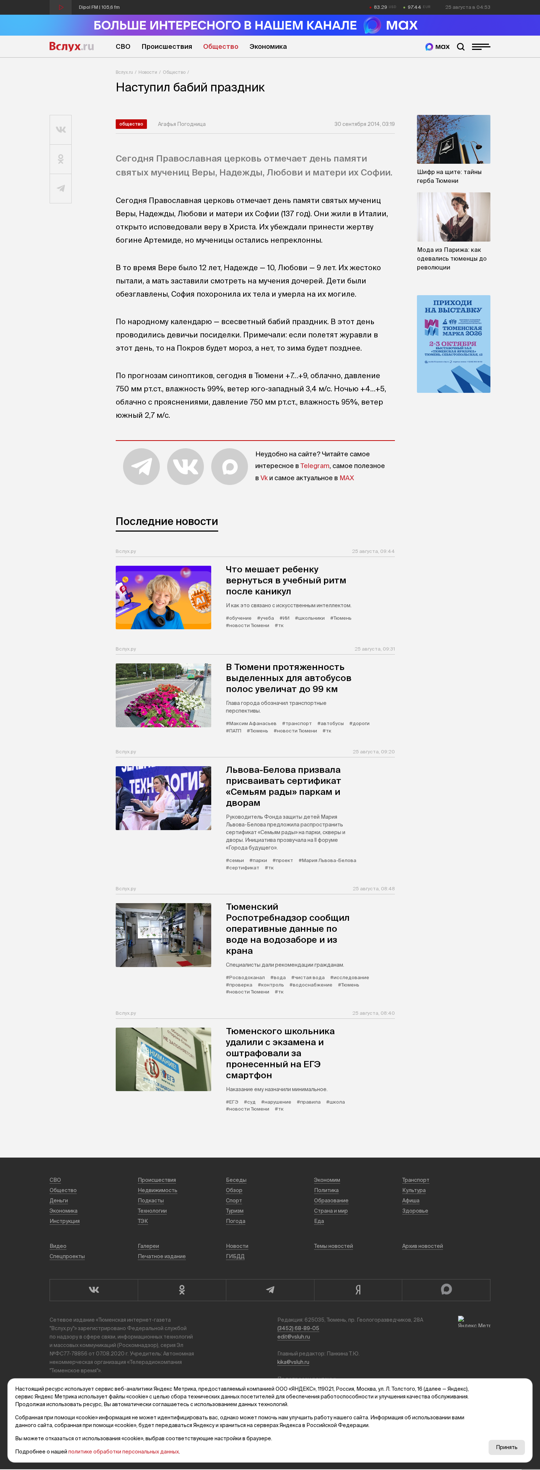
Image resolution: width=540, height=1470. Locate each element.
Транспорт (415, 1180)
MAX (346, 478)
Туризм (235, 1211)
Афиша (411, 1200)
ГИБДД (235, 1256)
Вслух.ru (72, 46)
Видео (58, 1246)
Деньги (59, 1200)
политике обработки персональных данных (123, 1452)
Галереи (148, 1246)
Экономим (327, 1180)
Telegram (315, 466)
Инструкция (65, 1221)
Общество (220, 46)
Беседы (236, 1180)
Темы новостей (333, 1246)
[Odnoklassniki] (182, 1290)
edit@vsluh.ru (293, 1337)
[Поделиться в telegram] (61, 188)
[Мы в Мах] (437, 47)
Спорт (234, 1200)
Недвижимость (157, 1190)
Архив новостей (422, 1246)
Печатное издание (162, 1256)
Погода (235, 1221)
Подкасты (151, 1200)
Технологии (152, 1211)
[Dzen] (358, 1290)
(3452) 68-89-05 (298, 1328)
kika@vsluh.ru (293, 1362)
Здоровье (415, 1211)
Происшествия (166, 46)
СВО (123, 46)
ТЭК (143, 1221)
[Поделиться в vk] (61, 130)
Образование (331, 1200)
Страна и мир (331, 1211)
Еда (319, 1221)
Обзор (234, 1190)
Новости (147, 72)
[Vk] (94, 1290)
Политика (326, 1190)
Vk (264, 478)
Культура (414, 1190)
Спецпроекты (67, 1256)
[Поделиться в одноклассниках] (61, 159)
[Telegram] (270, 1290)
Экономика (268, 46)
